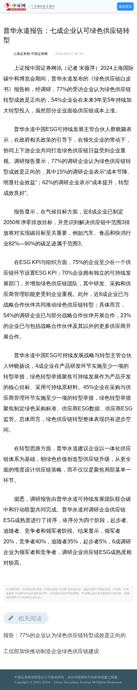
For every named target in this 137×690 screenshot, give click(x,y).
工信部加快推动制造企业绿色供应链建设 (51, 651)
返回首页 (125, 6)
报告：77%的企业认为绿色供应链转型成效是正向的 (64, 635)
